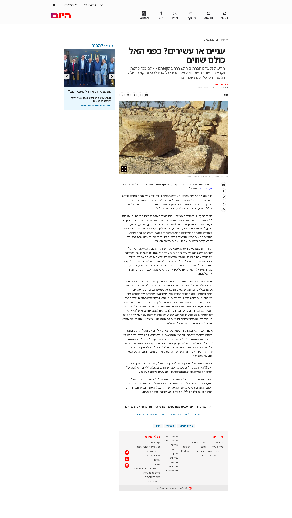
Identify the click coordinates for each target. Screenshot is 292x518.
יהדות (224, 39)
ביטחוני (174, 449)
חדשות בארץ (171, 436)
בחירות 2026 (153, 455)
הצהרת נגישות (152, 477)
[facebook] (140, 94)
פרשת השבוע (186, 426)
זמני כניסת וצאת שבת (148, 447)
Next (112, 76)
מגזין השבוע (216, 455)
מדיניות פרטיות (151, 472)
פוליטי (174, 445)
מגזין (160, 18)
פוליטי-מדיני (171, 470)
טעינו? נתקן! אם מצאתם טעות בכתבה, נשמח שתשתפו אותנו (167, 414)
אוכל (203, 447)
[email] (146, 94)
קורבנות (170, 426)
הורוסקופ (200, 451)
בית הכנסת (211, 39)
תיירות (186, 447)
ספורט (219, 442)
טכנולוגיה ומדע (215, 451)
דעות (203, 455)
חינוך (175, 453)
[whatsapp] (122, 94)
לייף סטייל (217, 447)
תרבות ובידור (199, 442)
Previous (66, 76)
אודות (157, 460)
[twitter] (128, 94)
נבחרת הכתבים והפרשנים (146, 468)
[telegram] (134, 94)
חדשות (208, 18)
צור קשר (155, 464)
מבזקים (191, 18)
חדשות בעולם (170, 440)
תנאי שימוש (154, 481)
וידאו (175, 18)
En (53, 5)
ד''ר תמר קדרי (221, 85)
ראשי (224, 18)
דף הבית (155, 442)
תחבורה (173, 466)
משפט (174, 462)
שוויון (158, 426)
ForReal (144, 18)
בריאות (174, 458)
